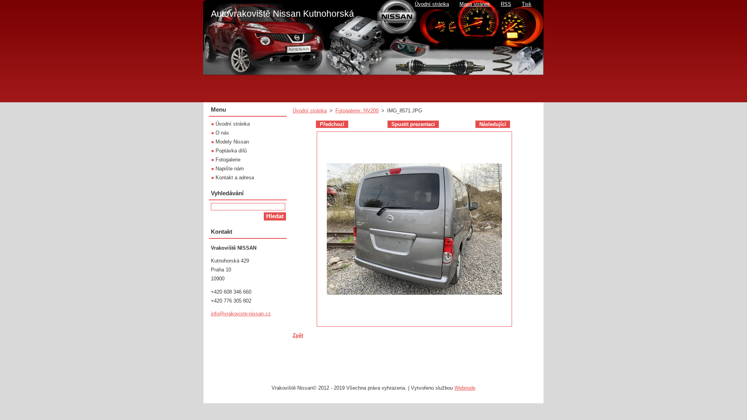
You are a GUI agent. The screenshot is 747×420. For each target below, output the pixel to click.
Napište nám (230, 169)
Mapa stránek (474, 4)
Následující (492, 124)
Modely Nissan (232, 142)
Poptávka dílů (231, 151)
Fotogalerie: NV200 (357, 111)
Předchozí (332, 124)
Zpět (298, 335)
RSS (506, 4)
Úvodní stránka (310, 111)
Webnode (464, 388)
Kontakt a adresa (235, 177)
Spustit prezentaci (413, 124)
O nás (222, 133)
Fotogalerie (228, 160)
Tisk (526, 4)
